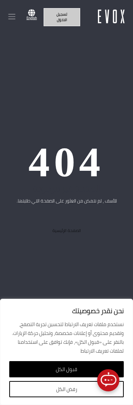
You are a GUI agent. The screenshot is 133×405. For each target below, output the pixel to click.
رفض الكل (66, 389)
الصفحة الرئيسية (66, 230)
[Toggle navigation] (12, 16)
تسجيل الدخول (62, 17)
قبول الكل (66, 369)
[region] (66, 352)
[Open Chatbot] (108, 380)
